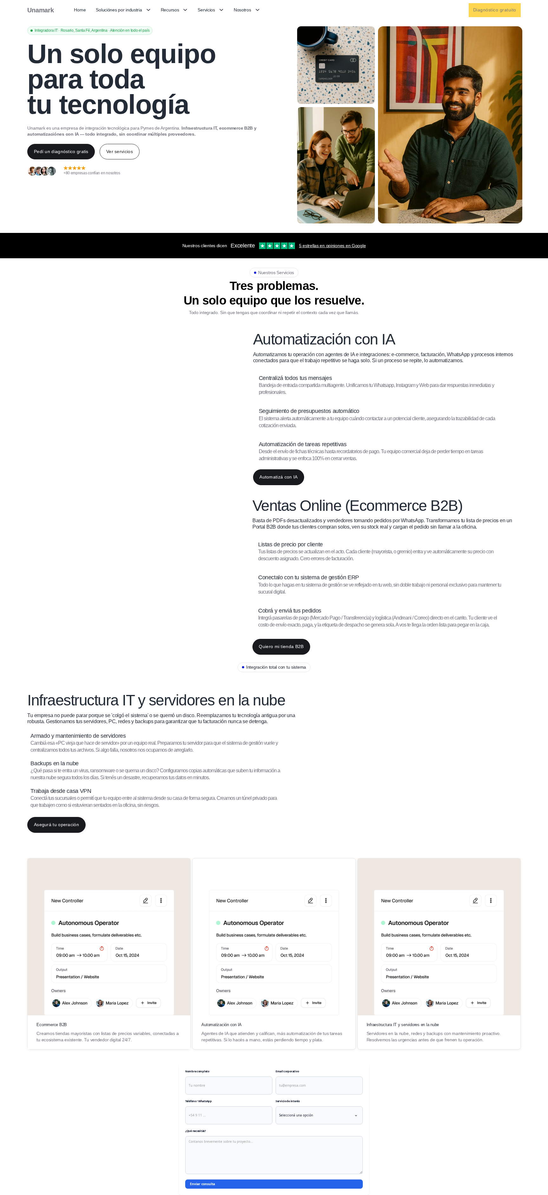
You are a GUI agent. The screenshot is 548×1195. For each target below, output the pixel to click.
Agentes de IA (214, 1033)
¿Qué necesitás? (195, 1131)
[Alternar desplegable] (148, 10)
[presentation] (387, 385)
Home (80, 9)
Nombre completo (197, 1071)
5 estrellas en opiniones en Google (332, 245)
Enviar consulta (202, 1184)
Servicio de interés (288, 1101)
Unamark (40, 10)
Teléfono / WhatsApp (198, 1101)
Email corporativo (287, 1071)
